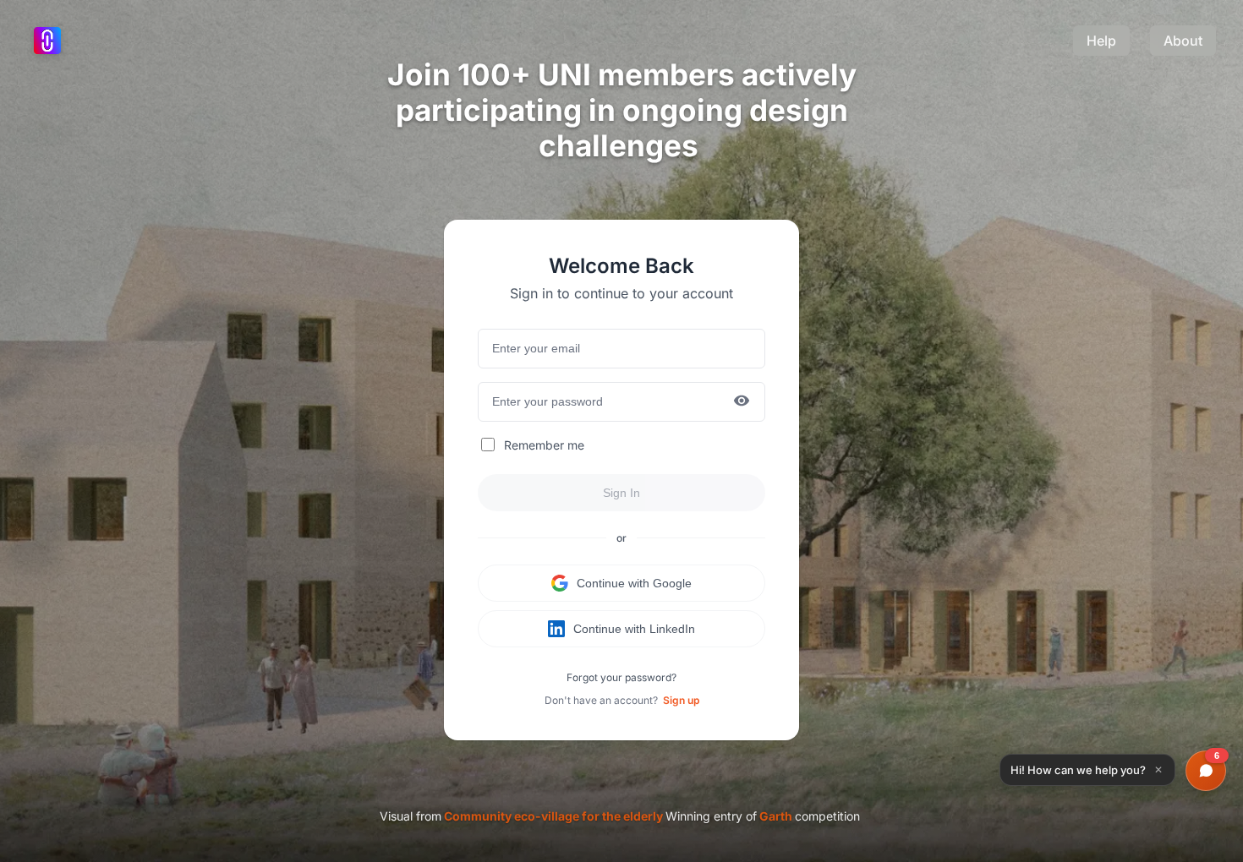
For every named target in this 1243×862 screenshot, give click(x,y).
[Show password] (741, 402)
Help (1101, 40)
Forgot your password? (621, 677)
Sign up (681, 700)
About (1183, 40)
